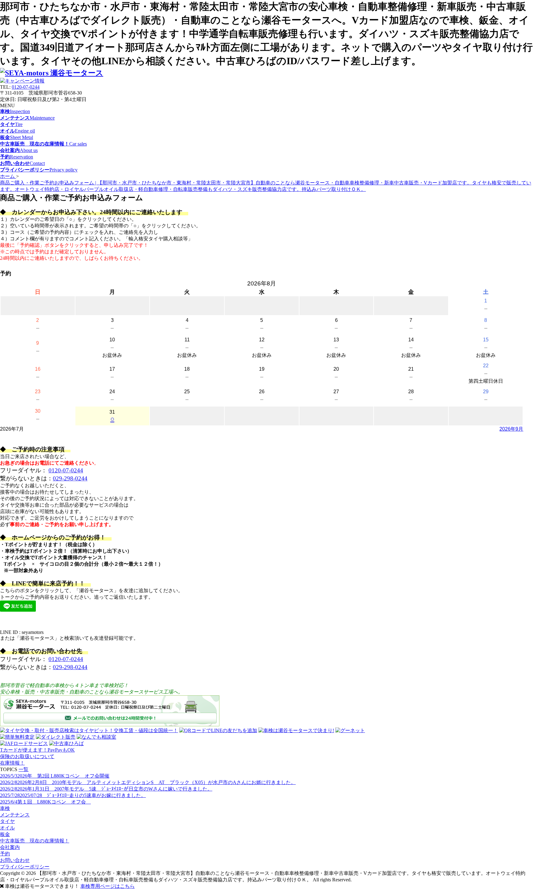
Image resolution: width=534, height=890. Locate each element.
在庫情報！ (12, 763)
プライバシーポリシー (24, 866)
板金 (5, 834)
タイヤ (7, 821)
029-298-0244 (70, 478)
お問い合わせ (15, 860)
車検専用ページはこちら (107, 886)
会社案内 (10, 847)
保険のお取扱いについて (27, 756)
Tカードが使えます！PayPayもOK (37, 750)
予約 (5, 853)
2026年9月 (511, 429)
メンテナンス (15, 814)
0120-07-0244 (26, 87)
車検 (5, 808)
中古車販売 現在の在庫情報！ (34, 840)
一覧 (23, 769)
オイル (7, 827)
